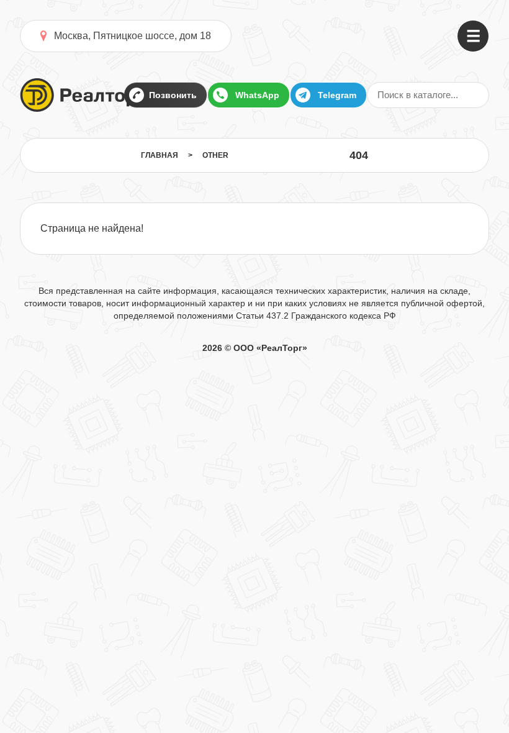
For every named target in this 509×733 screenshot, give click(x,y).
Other (215, 155)
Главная (159, 155)
